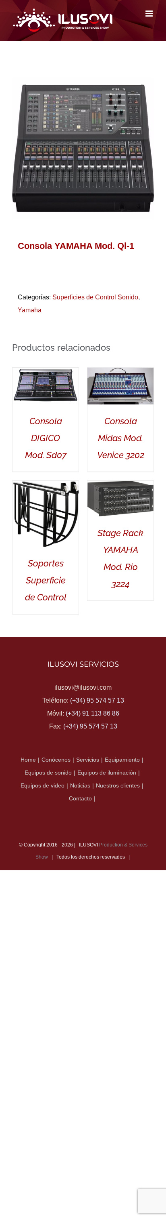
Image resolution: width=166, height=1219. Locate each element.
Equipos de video (42, 785)
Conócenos (56, 759)
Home (28, 759)
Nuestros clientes (118, 785)
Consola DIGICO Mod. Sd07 (45, 438)
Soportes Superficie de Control (45, 580)
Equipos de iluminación (106, 772)
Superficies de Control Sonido (95, 297)
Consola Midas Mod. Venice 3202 (120, 438)
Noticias (80, 785)
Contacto (80, 798)
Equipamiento (122, 759)
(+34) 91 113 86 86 (92, 713)
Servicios (87, 759)
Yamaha (30, 310)
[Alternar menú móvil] (149, 13)
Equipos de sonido (48, 772)
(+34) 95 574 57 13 (97, 700)
